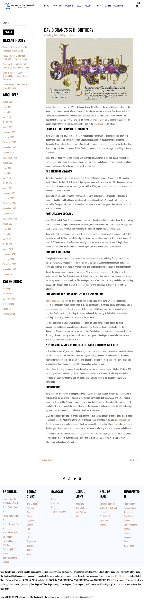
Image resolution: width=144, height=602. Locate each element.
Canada (127, 533)
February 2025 (9, 193)
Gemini (30, 524)
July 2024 (7, 228)
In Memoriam (8, 303)
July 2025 (7, 167)
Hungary (127, 537)
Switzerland (129, 545)
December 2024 (9, 203)
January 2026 (8, 137)
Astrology (7, 288)
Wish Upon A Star (10, 532)
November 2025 (9, 147)
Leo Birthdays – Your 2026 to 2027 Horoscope (15, 86)
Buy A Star (57, 5)
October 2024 (8, 213)
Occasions (7, 308)
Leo (28, 528)
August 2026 (8, 101)
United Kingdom (130, 524)
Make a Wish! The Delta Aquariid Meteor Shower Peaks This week (15, 76)
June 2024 (7, 233)
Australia (127, 528)
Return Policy (129, 503)
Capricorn (31, 520)
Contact (127, 520)
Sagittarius (31, 541)
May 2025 (7, 178)
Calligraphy (7, 536)
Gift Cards (7, 545)
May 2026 (7, 117)
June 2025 (7, 172)
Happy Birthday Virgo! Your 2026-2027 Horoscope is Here (15, 57)
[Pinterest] (80, 478)
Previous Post (45, 460)
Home (46, 5)
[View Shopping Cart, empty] (136, 5)
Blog (79, 5)
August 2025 (8, 162)
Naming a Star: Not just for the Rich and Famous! (108, 508)
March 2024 (8, 249)
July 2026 (7, 106)
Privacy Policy (130, 508)
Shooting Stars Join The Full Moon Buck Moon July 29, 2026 (16, 65)
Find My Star (81, 512)
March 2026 (8, 127)
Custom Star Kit (9, 499)
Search (6, 22)
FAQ (77, 516)
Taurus (29, 549)
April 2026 (7, 122)
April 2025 (7, 183)
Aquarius (30, 508)
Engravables (8, 541)
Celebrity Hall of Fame (114, 5)
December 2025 (9, 142)
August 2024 (8, 223)
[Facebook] (64, 478)
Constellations (81, 508)
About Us (89, 5)
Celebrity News (9, 298)
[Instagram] (69, 478)
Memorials (104, 524)
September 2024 (10, 218)
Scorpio (30, 545)
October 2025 (8, 152)
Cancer (30, 516)
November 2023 (9, 269)
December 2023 (9, 264)
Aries (29, 512)
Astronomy (7, 293)
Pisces (29, 537)
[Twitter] (75, 478)
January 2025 (8, 198)
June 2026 (7, 111)
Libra (29, 533)
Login (98, 5)
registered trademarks (120, 576)
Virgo (29, 554)
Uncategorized (9, 313)
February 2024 (9, 254)
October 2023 (8, 274)
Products (69, 5)
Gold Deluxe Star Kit (11, 503)
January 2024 (8, 259)
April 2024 (7, 244)
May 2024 (7, 239)
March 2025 (8, 188)
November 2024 (9, 208)
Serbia (126, 541)
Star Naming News (58, 511)
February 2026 (9, 132)
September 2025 (10, 157)
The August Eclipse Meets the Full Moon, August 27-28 (15, 48)
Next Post (135, 460)
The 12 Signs (32, 503)
